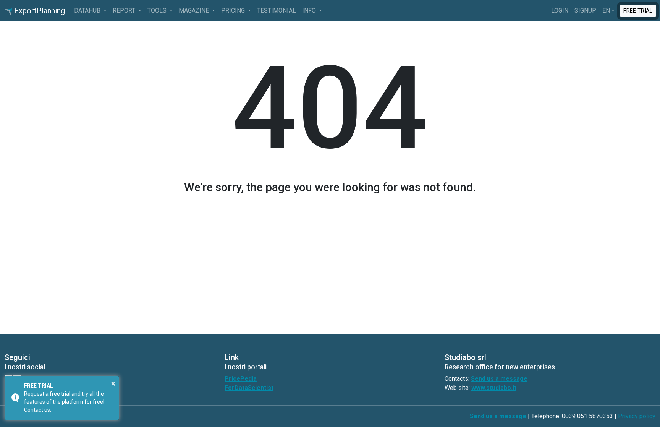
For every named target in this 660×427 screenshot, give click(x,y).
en (606, 10)
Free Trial (638, 10)
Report (125, 10)
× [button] (113, 383)
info (309, 10)
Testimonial (276, 10)
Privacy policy (636, 416)
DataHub (88, 10)
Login (559, 10)
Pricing (233, 10)
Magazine (194, 10)
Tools (157, 10)
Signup (585, 10)
